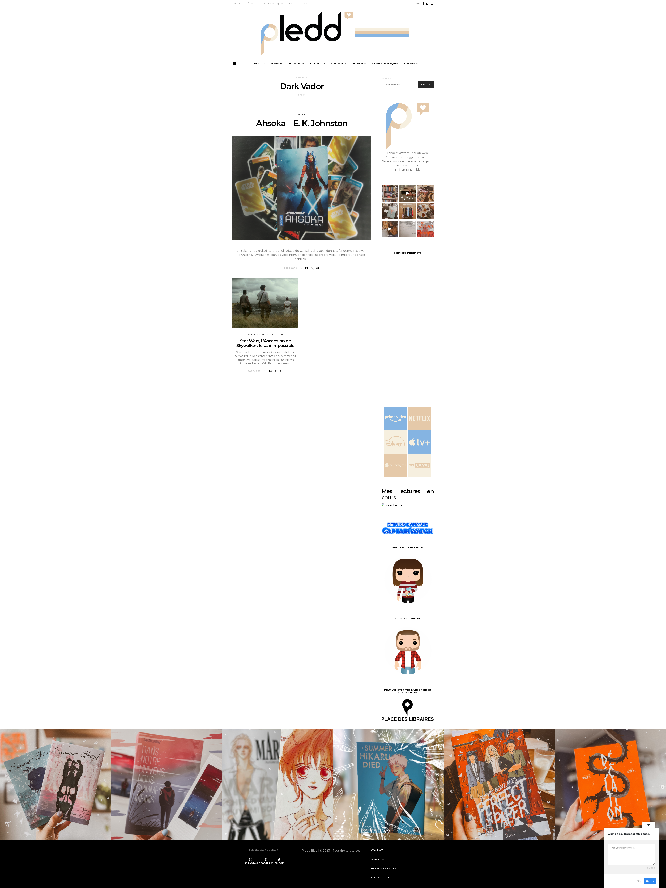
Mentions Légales (273, 3)
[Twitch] (432, 3)
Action (251, 334)
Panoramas (338, 63)
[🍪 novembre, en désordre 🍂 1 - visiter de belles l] (390, 193)
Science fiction (275, 334)
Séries (274, 63)
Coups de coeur (298, 3)
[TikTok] (427, 3)
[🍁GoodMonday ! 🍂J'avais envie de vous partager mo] (425, 229)
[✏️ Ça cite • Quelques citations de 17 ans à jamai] (407, 229)
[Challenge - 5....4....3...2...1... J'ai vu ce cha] (407, 193)
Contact (236, 3)
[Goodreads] (422, 3)
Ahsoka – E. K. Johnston (302, 123)
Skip (639, 880)
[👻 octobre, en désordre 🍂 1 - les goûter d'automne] (425, 211)
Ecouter (315, 63)
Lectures (294, 63)
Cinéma (256, 63)
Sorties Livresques (384, 63)
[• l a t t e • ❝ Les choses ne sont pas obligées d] (425, 193)
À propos (253, 3)
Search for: (388, 78)
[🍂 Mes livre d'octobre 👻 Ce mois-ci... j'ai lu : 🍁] (407, 211)
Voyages (409, 63)
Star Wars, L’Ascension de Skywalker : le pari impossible (265, 343)
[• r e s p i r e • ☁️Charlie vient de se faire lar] (390, 211)
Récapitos (359, 63)
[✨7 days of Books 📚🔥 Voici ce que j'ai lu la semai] (390, 229)
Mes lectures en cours (408, 494)
